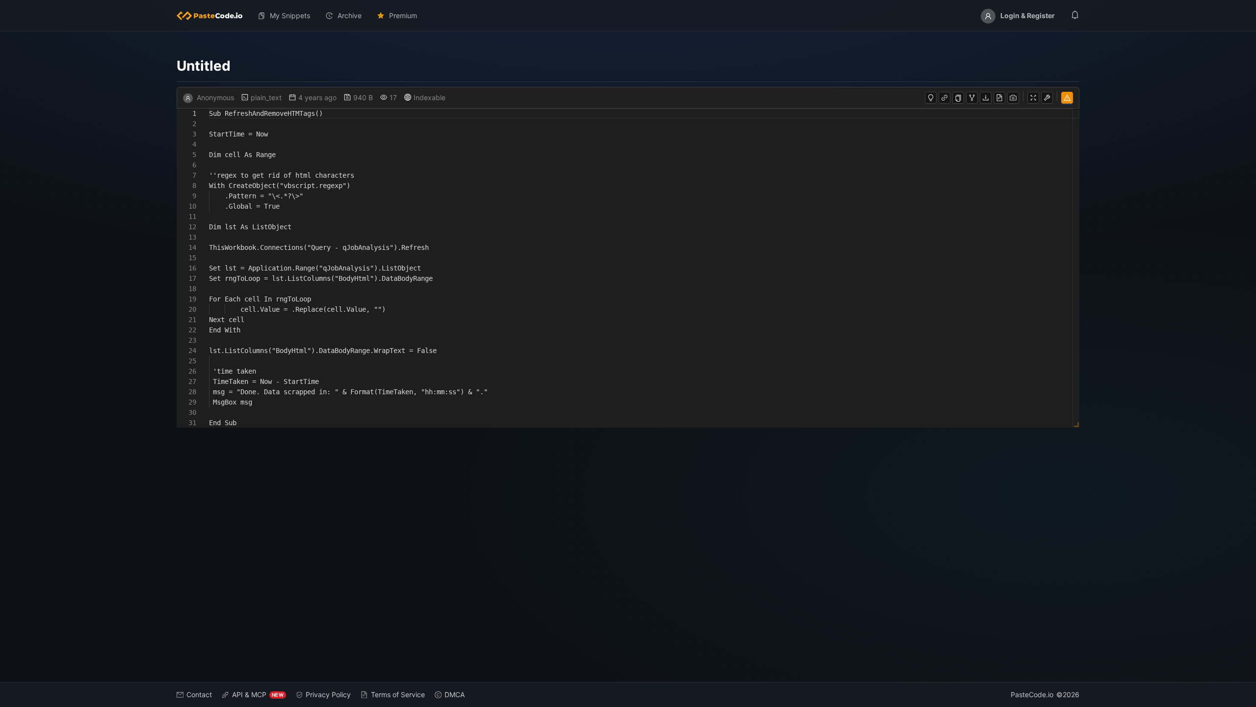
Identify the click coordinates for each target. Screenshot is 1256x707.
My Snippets (290, 15)
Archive (350, 15)
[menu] (628, 15)
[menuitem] (213, 15)
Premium (403, 15)
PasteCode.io (1032, 694)
